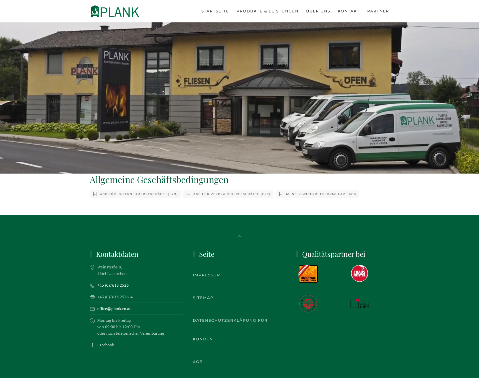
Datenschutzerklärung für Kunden (230, 329)
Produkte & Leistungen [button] (268, 11)
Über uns (318, 11)
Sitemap (203, 297)
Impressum (207, 275)
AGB (198, 361)
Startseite (215, 11)
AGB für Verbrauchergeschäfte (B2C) (232, 194)
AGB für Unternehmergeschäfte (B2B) (139, 194)
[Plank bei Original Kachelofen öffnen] (308, 273)
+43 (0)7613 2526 (113, 285)
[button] (239, 236)
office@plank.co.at (114, 308)
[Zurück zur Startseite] (115, 11)
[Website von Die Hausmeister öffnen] (360, 273)
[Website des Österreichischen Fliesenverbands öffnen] (360, 303)
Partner (378, 11)
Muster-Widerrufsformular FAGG (321, 194)
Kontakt (349, 11)
